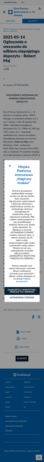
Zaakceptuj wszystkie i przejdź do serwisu (22, 291)
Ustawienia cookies (22, 298)
